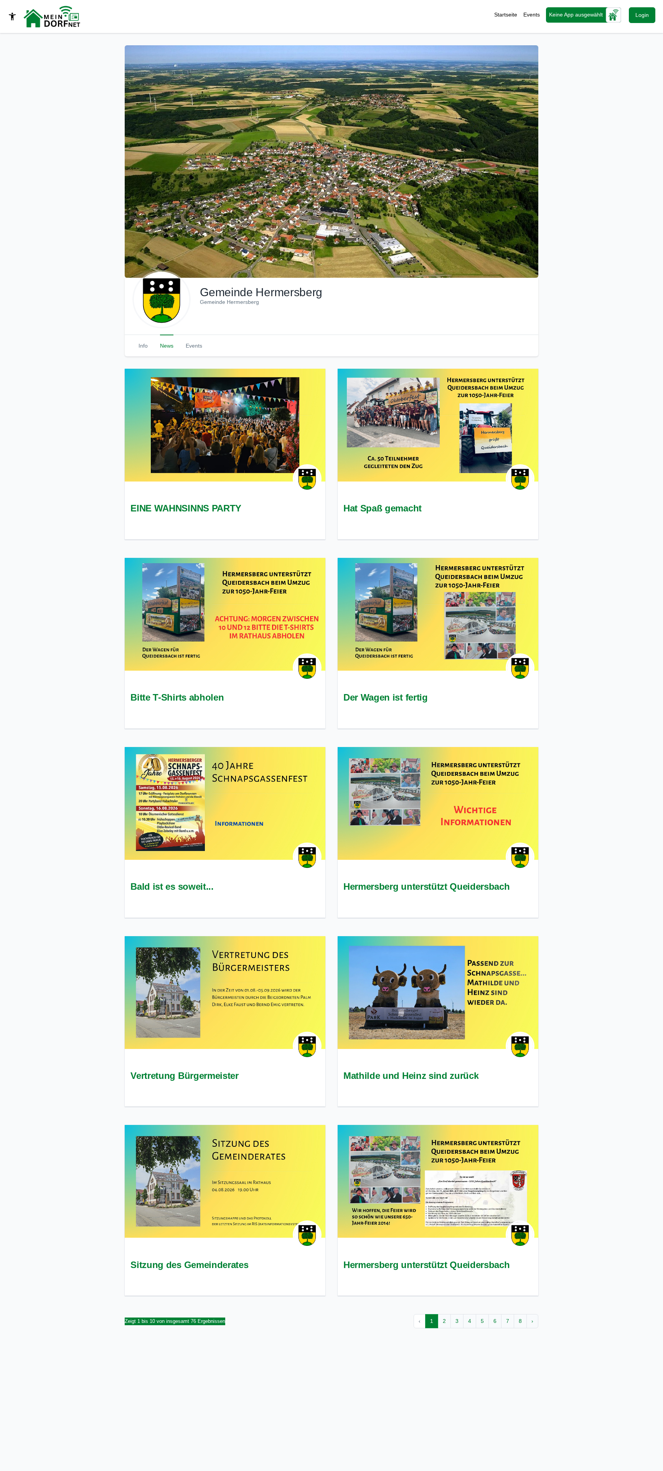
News (166, 346)
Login (642, 15)
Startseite (505, 15)
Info (143, 346)
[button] (331, 161)
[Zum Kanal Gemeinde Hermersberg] (307, 478)
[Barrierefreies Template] (12, 16)
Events (531, 15)
